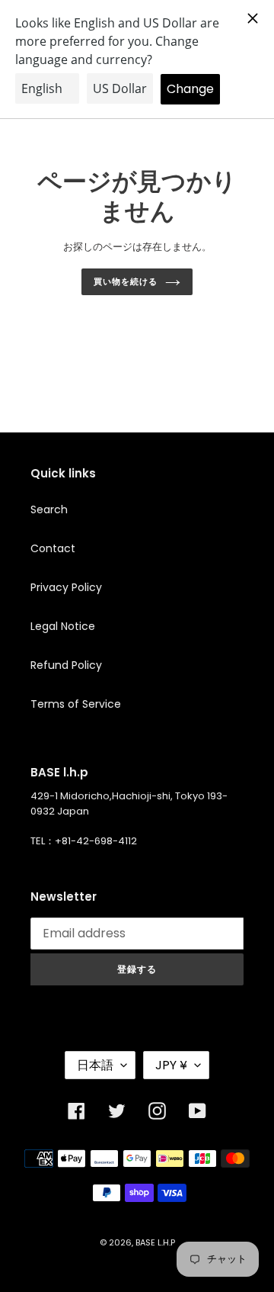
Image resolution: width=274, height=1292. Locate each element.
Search (49, 509)
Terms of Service (75, 704)
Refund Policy (66, 665)
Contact (52, 548)
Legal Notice (62, 626)
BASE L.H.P (155, 1242)
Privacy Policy (66, 587)
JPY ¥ (171, 1065)
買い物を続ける (125, 281)
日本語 (95, 1065)
